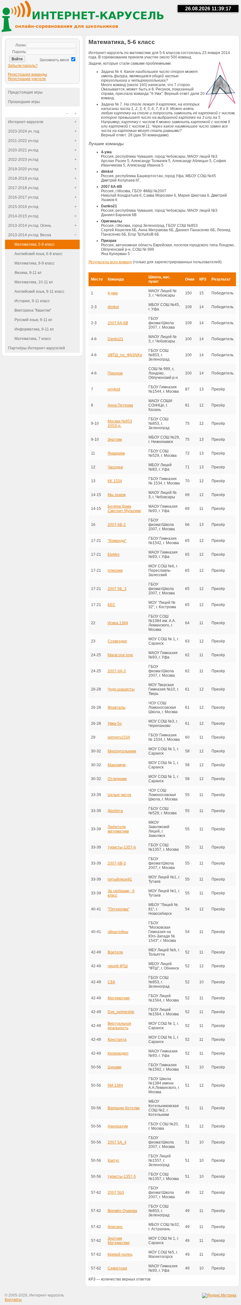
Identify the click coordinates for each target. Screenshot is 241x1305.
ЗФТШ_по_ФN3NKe (125, 355)
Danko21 (115, 339)
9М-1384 (115, 1085)
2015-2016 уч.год (23, 207)
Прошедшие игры (24, 102)
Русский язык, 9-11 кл (33, 320)
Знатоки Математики (119, 1240)
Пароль (19, 52)
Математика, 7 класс (32, 338)
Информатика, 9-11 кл (34, 329)
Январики (116, 453)
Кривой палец (120, 1254)
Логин (20, 45)
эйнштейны (118, 932)
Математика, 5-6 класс (34, 244)
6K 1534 (115, 481)
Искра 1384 (118, 623)
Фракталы (117, 707)
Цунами (114, 1067)
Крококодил (118, 1053)
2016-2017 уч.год (23, 197)
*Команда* (117, 540)
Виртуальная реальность (119, 1025)
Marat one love (120, 655)
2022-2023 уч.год (23, 159)
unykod (114, 389)
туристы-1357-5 (122, 1176)
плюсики (115, 570)
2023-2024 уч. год (23, 131)
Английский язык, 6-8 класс (38, 254)
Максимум (117, 765)
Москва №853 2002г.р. (120, 423)
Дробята (115, 811)
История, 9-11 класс (32, 301)
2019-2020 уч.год (23, 169)
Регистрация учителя (27, 79)
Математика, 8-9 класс (34, 263)
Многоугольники (122, 751)
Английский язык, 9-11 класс (39, 291)
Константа (117, 1039)
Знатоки (115, 439)
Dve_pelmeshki (121, 1012)
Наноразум (118, 1126)
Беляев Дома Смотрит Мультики (124, 508)
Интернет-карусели (25, 122)
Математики (119, 998)
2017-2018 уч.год (23, 188)
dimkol (113, 307)
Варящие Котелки (124, 1108)
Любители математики (118, 829)
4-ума (113, 293)
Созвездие (117, 641)
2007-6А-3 (117, 671)
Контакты (13, 1299)
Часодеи (115, 467)
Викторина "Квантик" (32, 310)
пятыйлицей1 (120, 879)
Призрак (115, 373)
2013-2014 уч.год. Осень (29, 225)
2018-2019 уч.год (23, 178)
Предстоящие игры (25, 92)
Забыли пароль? (23, 65)
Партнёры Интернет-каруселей (36, 348)
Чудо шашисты (121, 689)
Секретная (117, 1268)
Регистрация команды (27, 74)
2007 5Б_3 (117, 589)
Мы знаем (117, 495)
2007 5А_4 (117, 1142)
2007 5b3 (116, 1192)
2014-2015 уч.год (23, 216)
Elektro (114, 554)
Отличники (117, 779)
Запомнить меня (54, 60)
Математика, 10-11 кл (33, 282)
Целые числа (119, 795)
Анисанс (115, 1227)
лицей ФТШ (118, 966)
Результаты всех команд (110, 262)
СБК (111, 982)
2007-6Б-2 (117, 524)
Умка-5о (115, 723)
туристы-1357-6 (122, 847)
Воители (115, 952)
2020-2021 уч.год (23, 150)
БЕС (111, 605)
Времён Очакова (122, 1211)
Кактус (113, 1160)
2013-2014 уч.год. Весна (29, 235)
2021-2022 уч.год (23, 141)
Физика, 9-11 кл (27, 272)
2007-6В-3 (117, 863)
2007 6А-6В (118, 323)
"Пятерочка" (118, 909)
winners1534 (119, 737)
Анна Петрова (120, 405)
